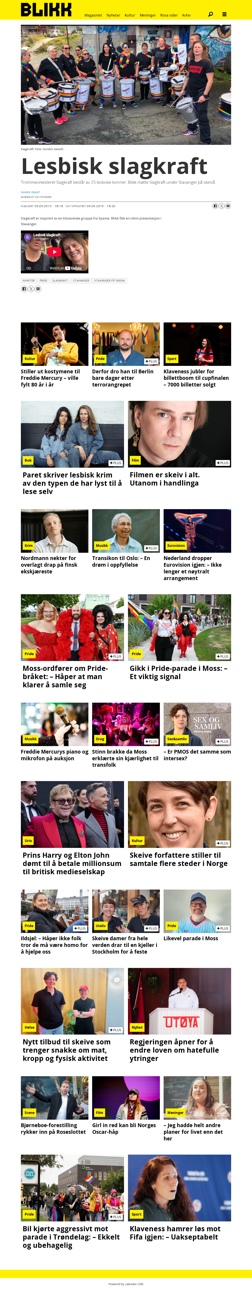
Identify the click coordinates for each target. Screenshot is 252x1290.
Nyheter (113, 15)
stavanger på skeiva (109, 280)
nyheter (29, 280)
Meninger (148, 15)
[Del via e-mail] (228, 206)
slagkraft (60, 280)
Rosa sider (169, 15)
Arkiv (186, 15)
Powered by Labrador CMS (126, 1284)
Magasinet (93, 15)
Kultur (130, 15)
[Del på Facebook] (215, 206)
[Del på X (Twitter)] (221, 206)
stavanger (81, 280)
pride (43, 280)
